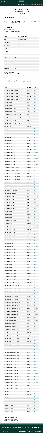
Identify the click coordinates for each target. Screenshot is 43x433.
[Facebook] (35, 427)
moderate (16, 31)
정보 (16, 427)
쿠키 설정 (29, 431)
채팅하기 (29, 427)
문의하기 (35, 4)
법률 (10, 427)
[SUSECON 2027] (21, 1)
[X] (36, 427)
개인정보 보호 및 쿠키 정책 (34, 431)
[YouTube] (33, 427)
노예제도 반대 (14, 427)
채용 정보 (8, 427)
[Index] (22, 13)
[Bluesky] (40, 427)
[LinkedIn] (38, 427)
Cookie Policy (39, 431)
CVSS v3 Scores (6, 51)
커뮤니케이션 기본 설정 (21, 427)
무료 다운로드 (40, 4)
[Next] (24, 13)
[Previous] (19, 13)
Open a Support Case (5, 431)
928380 (11, 72)
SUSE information (8, 27)
